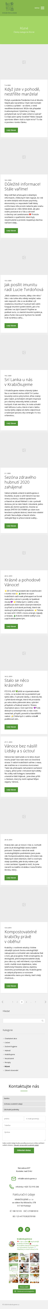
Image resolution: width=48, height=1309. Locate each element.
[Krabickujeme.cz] (9, 8)
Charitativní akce (11, 1038)
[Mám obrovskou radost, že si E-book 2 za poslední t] (24, 1268)
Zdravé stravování (11, 1070)
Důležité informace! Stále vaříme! (23, 186)
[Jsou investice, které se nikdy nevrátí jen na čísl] (34, 1257)
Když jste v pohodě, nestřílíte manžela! (22, 91)
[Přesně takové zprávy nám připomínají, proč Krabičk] (13, 1268)
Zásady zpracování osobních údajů (26, 1145)
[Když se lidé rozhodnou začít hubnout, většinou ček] (34, 1268)
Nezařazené (9, 1058)
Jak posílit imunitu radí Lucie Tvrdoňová (24, 287)
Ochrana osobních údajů (13, 1104)
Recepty (8, 1062)
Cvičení (7, 1042)
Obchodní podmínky (11, 1109)
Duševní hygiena (11, 1046)
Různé (7, 1066)
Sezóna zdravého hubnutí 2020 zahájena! (20, 482)
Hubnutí (7, 1050)
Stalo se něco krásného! (17, 683)
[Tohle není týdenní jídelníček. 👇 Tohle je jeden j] (34, 1278)
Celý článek (11, 130)
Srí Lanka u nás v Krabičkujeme (19, 382)
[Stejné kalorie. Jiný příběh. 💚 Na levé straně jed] (24, 1278)
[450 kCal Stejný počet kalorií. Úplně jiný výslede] (13, 1278)
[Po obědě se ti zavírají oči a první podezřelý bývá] (24, 1257)
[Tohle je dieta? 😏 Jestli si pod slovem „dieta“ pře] (13, 1257)
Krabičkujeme (10, 1054)
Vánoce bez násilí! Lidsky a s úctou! (21, 748)
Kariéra (6, 1098)
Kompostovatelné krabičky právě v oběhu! (21, 936)
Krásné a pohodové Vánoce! (22, 582)
